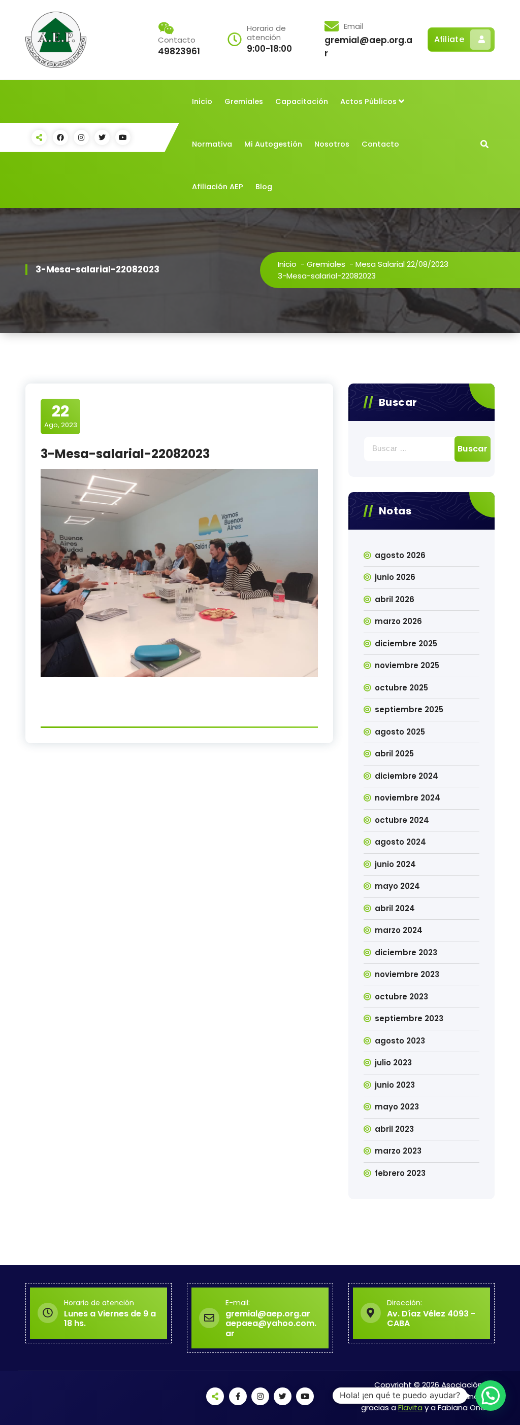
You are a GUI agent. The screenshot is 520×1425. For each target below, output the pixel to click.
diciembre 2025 (406, 643)
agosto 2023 (400, 1040)
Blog (263, 187)
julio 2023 (393, 1062)
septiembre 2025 (409, 709)
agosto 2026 (400, 555)
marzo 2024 (398, 930)
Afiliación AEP (217, 187)
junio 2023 (395, 1085)
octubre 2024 (402, 820)
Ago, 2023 (60, 416)
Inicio (202, 101)
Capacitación (301, 101)
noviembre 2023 (407, 974)
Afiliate (449, 39)
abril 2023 (394, 1129)
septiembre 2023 (409, 1018)
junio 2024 (395, 864)
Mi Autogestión (273, 144)
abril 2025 (394, 753)
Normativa (212, 144)
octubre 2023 (401, 996)
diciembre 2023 (406, 952)
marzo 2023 (398, 1150)
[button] (490, 1395)
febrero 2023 (400, 1173)
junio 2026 (395, 577)
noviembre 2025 (407, 665)
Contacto (380, 144)
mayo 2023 (397, 1106)
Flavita (410, 1407)
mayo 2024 (397, 886)
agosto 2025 (400, 731)
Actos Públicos (368, 101)
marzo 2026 (398, 621)
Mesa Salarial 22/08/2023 (401, 264)
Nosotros (331, 144)
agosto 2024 (400, 842)
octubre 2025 (401, 687)
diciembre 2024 (406, 776)
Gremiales (243, 101)
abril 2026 (394, 599)
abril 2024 (395, 908)
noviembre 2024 (407, 797)
